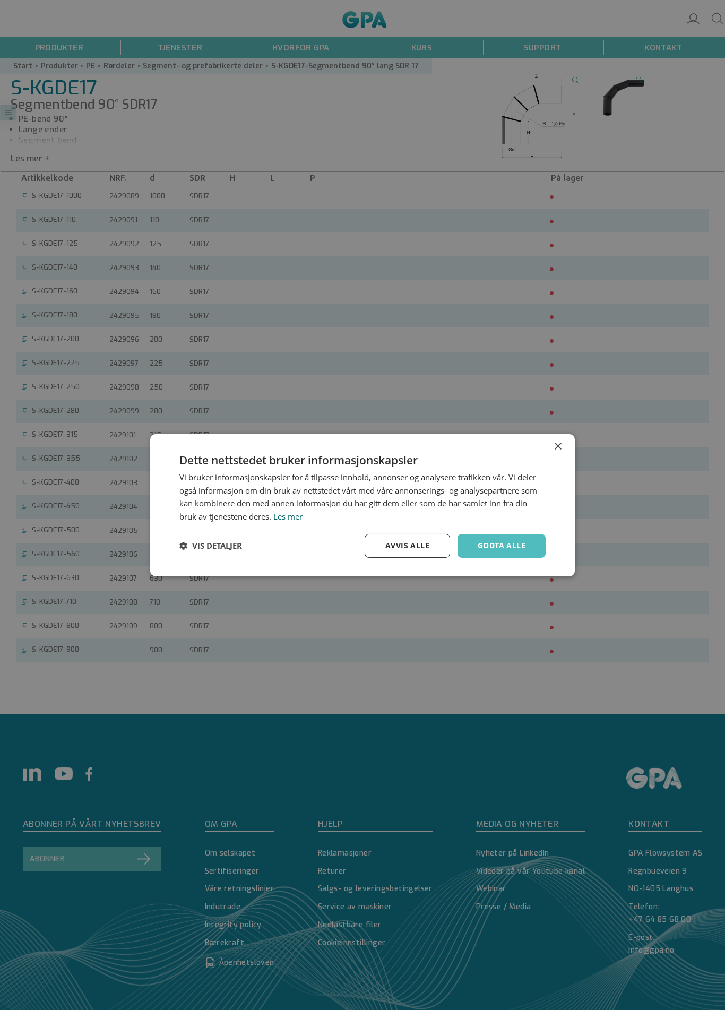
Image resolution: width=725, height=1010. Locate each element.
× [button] (558, 446)
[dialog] (362, 505)
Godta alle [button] (501, 545)
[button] (210, 545)
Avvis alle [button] (407, 545)
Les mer (288, 516)
